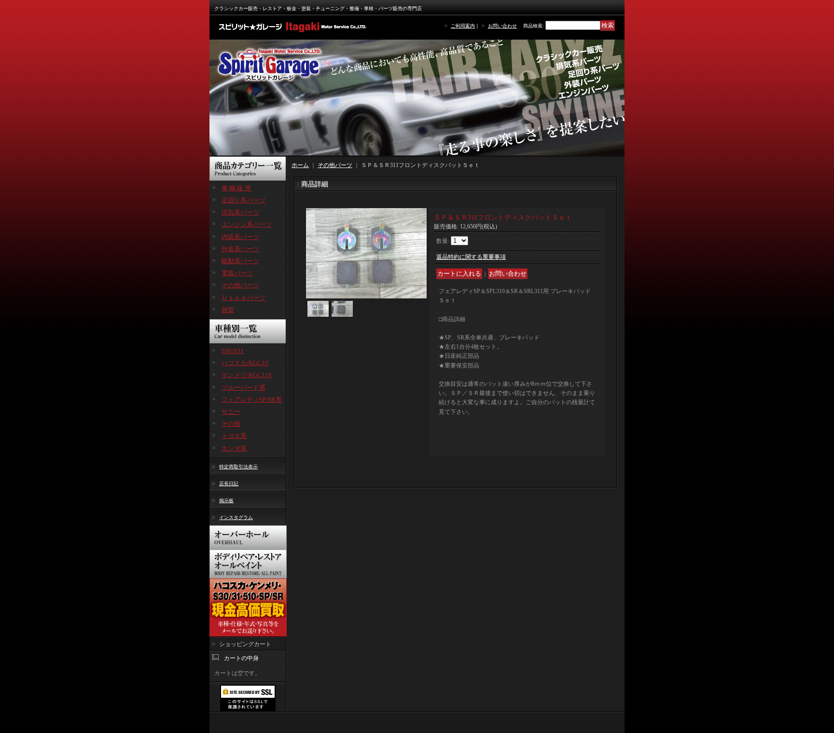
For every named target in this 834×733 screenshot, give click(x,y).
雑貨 (228, 309)
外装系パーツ (240, 249)
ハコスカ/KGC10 (245, 362)
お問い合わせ (502, 25)
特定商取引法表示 (238, 466)
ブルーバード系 (243, 387)
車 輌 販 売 (236, 188)
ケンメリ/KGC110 (247, 375)
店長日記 (228, 483)
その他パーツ (240, 285)
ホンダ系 (234, 448)
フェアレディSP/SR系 (252, 399)
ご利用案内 (463, 25)
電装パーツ (237, 273)
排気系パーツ (240, 212)
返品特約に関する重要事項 (471, 257)
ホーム (300, 165)
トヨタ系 (234, 435)
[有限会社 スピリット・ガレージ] (294, 26)
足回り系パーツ (243, 200)
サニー (231, 411)
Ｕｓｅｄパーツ (243, 297)
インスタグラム (236, 517)
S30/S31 (233, 350)
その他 (231, 423)
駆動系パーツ (240, 261)
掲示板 (226, 500)
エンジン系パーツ (247, 224)
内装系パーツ (240, 236)
